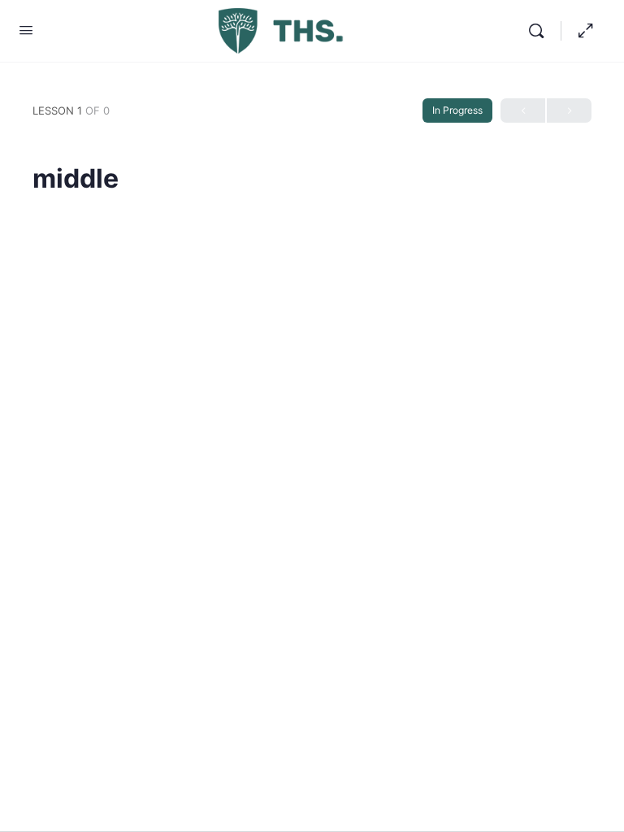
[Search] (540, 31)
